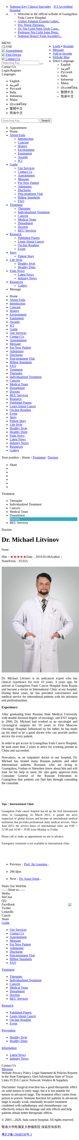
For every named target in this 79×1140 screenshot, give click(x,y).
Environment (26, 149)
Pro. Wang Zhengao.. (31, 25)
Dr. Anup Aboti (29, 878)
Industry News (27, 278)
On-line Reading (28, 245)
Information (9, 1048)
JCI (20, 161)
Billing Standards (29, 197)
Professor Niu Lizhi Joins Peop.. (38, 32)
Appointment (18, 127)
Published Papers (29, 238)
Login (56, 46)
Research (15, 234)
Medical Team (27, 219)
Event (21, 249)
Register (68, 46)
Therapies (24, 208)
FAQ (21, 201)
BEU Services (27, 230)
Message (58, 50)
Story (13, 252)
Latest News (26, 274)
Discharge (24, 190)
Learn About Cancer (31, 241)
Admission (25, 186)
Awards (23, 157)
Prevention (8, 1030)
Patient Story (26, 256)
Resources (16, 282)
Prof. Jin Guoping (35, 864)
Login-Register (11, 70)
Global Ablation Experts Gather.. (39, 21)
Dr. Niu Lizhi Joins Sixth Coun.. (38, 28)
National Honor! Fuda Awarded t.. (40, 36)
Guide (14, 164)
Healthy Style (26, 263)
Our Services (26, 168)
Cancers (23, 216)
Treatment (16, 205)
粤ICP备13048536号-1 (17, 1134)
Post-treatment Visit (30, 194)
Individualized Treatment (34, 212)
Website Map (61, 57)
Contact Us (9, 67)
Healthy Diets (26, 267)
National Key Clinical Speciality (30, 6)
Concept (23, 142)
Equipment (25, 153)
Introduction (25, 138)
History (22, 146)
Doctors (23, 227)
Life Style (16, 260)
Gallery (22, 285)
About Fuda (17, 135)
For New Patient (28, 183)
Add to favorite (62, 53)
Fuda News (17, 271)
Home (14, 131)
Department (25, 223)
